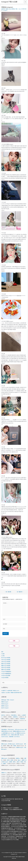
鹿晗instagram (4, 743)
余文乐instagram (19, 743)
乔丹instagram (11, 729)
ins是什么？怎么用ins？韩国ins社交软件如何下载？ (11, 692)
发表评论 (3, 8)
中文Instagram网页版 (5, 659)
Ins (2, 852)
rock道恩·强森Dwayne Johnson (7, 733)
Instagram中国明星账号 (6, 671)
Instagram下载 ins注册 (9, 2)
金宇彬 (8, 760)
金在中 (18, 761)
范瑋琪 (14, 745)
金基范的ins (15, 716)
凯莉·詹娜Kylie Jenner (5, 734)
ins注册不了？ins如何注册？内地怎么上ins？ (10, 690)
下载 (14, 646)
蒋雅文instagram (4, 701)
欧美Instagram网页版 (5, 663)
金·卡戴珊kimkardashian (20, 733)
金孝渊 (11, 760)
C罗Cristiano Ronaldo (19, 729)
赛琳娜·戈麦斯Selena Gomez (19, 731)
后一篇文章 (20, 591)
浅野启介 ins (3, 772)
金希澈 (10, 761)
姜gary (19, 760)
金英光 (14, 761)
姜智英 (23, 760)
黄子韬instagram (11, 743)
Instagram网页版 (4, 677)
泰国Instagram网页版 (5, 669)
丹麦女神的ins (14, 715)
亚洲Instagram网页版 (5, 667)
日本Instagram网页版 (5, 661)
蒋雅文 (4, 763)
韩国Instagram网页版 (10, 8)
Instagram (5, 10)
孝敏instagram (4, 758)
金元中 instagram (5, 707)
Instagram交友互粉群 (5, 675)
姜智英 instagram (5, 705)
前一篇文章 (8, 591)
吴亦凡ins (3, 715)
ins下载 (2, 655)
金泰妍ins (18, 758)
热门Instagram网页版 (5, 657)
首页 (2, 651)
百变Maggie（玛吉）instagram (7, 699)
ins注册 (2, 653)
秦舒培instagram (19, 747)
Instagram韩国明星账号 (6, 673)
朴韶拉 (21, 761)
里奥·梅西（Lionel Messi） (14, 736)
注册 (14, 640)
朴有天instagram (4, 703)
